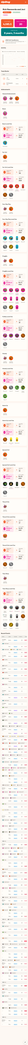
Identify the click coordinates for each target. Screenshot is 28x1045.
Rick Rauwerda (10, 83)
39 (21, 710)
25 (21, 687)
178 (21, 669)
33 (21, 835)
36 (21, 801)
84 (21, 941)
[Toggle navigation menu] (25, 2)
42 (21, 929)
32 (21, 795)
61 (21, 979)
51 (21, 782)
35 (21, 729)
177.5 (21, 872)
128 (21, 765)
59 (21, 957)
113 (21, 823)
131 (21, 963)
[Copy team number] (8, 12)
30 (21, 640)
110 (21, 788)
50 (21, 652)
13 (21, 691)
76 (21, 894)
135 (21, 844)
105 (21, 885)
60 (21, 773)
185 (21, 746)
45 (21, 976)
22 (21, 697)
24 (21, 675)
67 (21, 838)
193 (21, 739)
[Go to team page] (10, 12)
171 (21, 656)
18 (21, 992)
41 (21, 947)
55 (21, 1014)
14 (21, 813)
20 (21, 646)
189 (21, 985)
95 (21, 681)
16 (21, 891)
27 (21, 935)
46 (21, 733)
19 (21, 907)
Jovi (7, 78)
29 (21, 857)
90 (21, 723)
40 (21, 807)
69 (21, 916)
